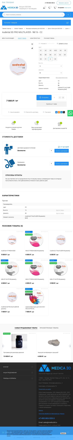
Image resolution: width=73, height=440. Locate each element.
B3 (45, 54)
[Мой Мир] (61, 112)
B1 (65, 50)
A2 (45, 50)
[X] (64, 112)
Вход (3, 2)
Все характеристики (61, 77)
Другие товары (60, 210)
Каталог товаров (10, 23)
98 (58, 85)
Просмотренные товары (49, 328)
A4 (60, 50)
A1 (41, 50)
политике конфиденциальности (22, 434)
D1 (55, 54)
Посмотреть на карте (45, 389)
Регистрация (10, 2)
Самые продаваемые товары (26, 328)
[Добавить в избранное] (32, 44)
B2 (41, 54)
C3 (55, 59)
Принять (63, 433)
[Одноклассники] (59, 112)
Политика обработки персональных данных (51, 413)
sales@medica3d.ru (50, 422)
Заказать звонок (64, 3)
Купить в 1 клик (51, 104)
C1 (45, 59)
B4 (50, 54)
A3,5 (55, 50)
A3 (50, 50)
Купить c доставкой (61, 151)
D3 (65, 54)
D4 (41, 59)
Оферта (41, 410)
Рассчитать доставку (32, 112)
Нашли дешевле (14, 112)
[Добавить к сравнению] (32, 48)
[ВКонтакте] (56, 112)
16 (58, 83)
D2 (60, 54)
